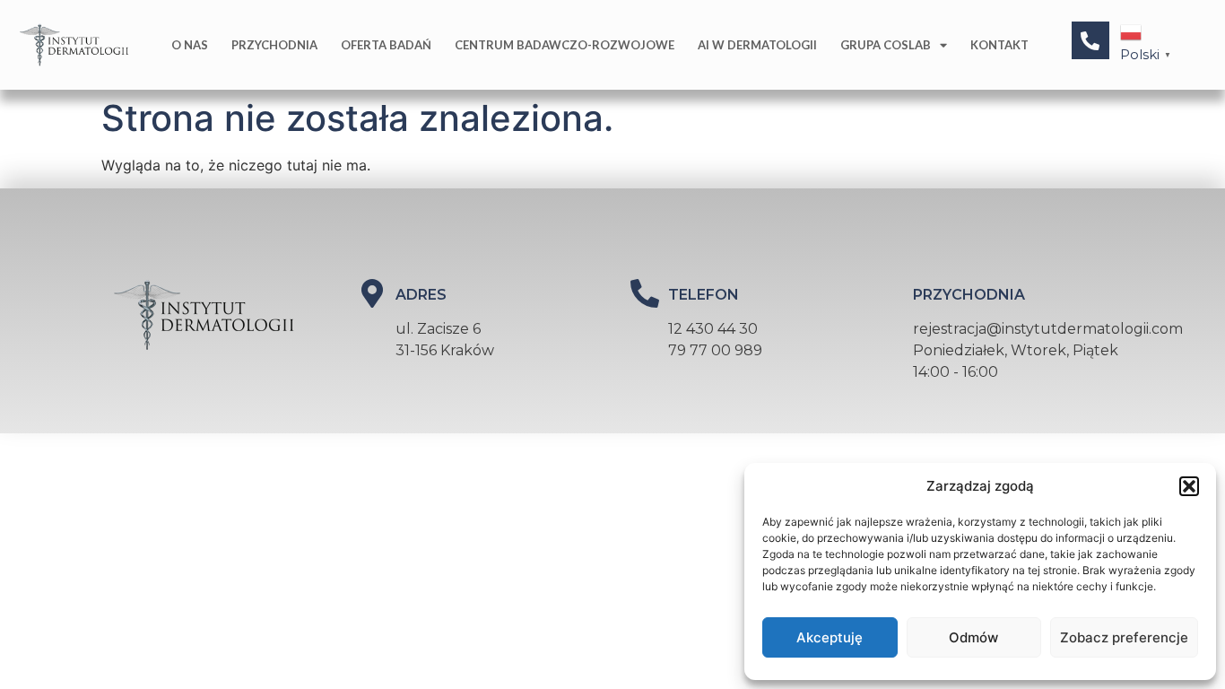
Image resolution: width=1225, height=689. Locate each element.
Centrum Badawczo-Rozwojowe (564, 45)
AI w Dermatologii (757, 45)
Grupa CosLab (885, 45)
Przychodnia (274, 45)
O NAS (189, 45)
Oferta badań (386, 45)
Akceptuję (829, 637)
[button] (1189, 486)
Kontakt (999, 45)
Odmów (973, 637)
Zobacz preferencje (1124, 637)
